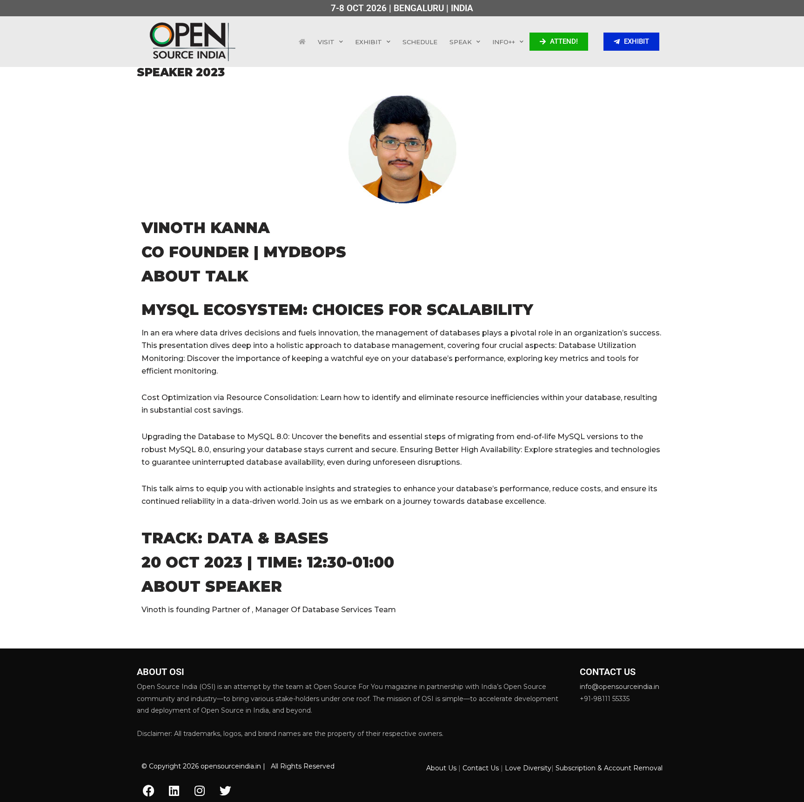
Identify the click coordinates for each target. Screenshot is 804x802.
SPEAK (460, 42)
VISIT (326, 42)
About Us (441, 768)
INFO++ (503, 42)
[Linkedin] (174, 790)
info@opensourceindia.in (619, 686)
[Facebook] (148, 790)
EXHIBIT (368, 42)
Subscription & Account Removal (609, 768)
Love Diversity (528, 768)
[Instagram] (199, 790)
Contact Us (480, 768)
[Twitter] (225, 790)
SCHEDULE (419, 42)
